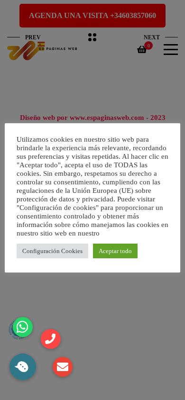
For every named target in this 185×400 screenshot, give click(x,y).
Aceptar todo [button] (115, 251)
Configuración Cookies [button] (52, 251)
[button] (22, 367)
